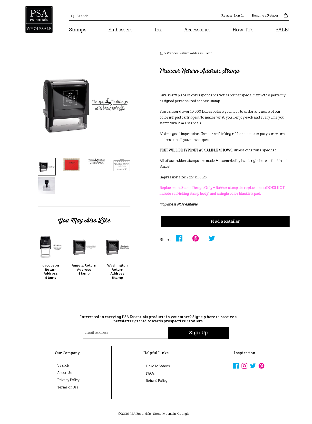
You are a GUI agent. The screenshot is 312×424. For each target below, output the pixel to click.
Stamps (77, 30)
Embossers (120, 30)
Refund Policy (156, 381)
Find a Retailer (225, 222)
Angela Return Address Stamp (84, 269)
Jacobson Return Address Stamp (50, 271)
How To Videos (158, 366)
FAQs (150, 373)
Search (63, 365)
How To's (243, 30)
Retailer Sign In (232, 15)
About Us (64, 373)
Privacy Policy (68, 380)
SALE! (282, 30)
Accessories (197, 30)
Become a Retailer (265, 15)
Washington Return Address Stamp (117, 271)
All (161, 53)
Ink (158, 30)
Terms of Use (67, 387)
